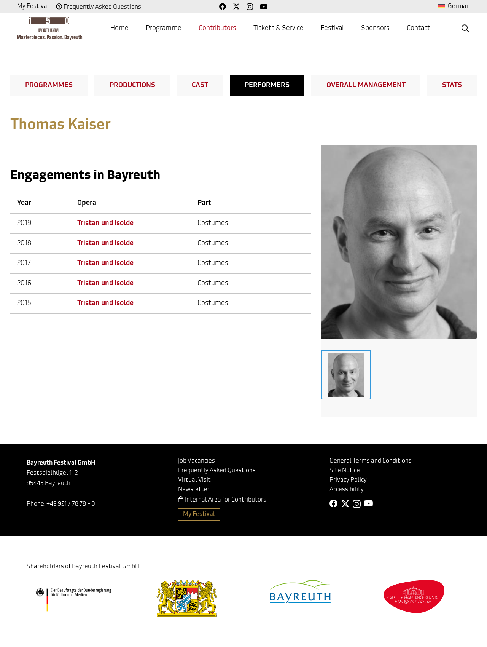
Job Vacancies (196, 461)
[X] (236, 6)
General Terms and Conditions (370, 461)
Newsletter (194, 490)
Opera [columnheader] (86, 203)
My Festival (33, 6)
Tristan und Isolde (105, 223)
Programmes (49, 85)
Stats (452, 85)
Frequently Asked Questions (102, 7)
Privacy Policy (348, 480)
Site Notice (344, 471)
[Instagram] (250, 7)
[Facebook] (222, 6)
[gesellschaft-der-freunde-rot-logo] (414, 596)
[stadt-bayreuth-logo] (300, 591)
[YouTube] (263, 6)
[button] (465, 28)
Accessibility (346, 490)
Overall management (366, 85)
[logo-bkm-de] (73, 600)
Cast (200, 85)
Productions (132, 85)
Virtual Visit (194, 480)
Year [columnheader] (24, 203)
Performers (267, 85)
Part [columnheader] (204, 203)
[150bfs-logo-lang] (50, 28)
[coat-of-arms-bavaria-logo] (186, 598)
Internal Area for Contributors (225, 500)
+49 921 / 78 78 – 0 (70, 504)
